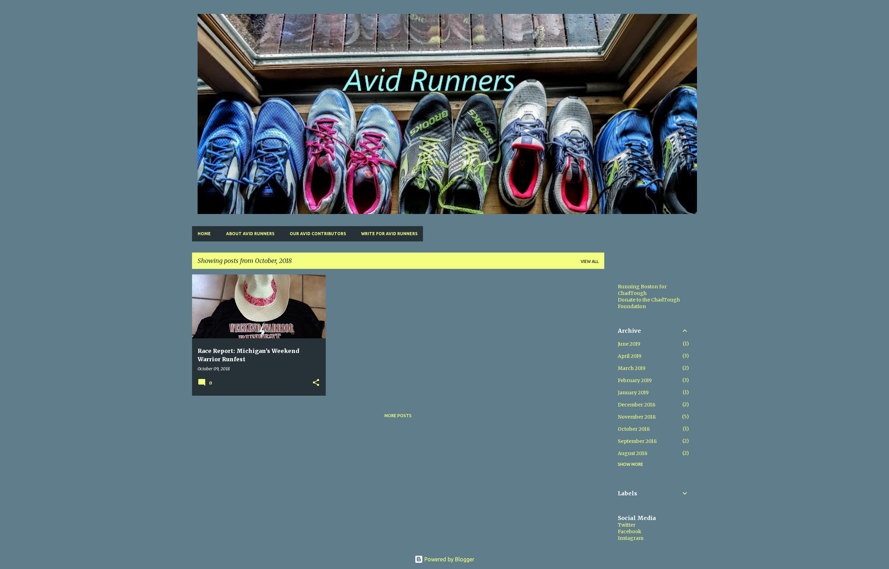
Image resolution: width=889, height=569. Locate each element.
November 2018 (637, 417)
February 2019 (635, 380)
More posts (398, 415)
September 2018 (637, 441)
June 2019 (629, 344)
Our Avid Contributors (318, 233)
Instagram (630, 538)
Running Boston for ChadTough (642, 289)
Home (204, 233)
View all (590, 261)
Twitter (626, 525)
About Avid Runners (250, 233)
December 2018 (636, 405)
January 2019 (633, 392)
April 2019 (629, 356)
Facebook (629, 531)
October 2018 (634, 429)
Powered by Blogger (448, 559)
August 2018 (632, 453)
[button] (316, 383)
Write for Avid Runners (389, 233)
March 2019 (632, 368)
